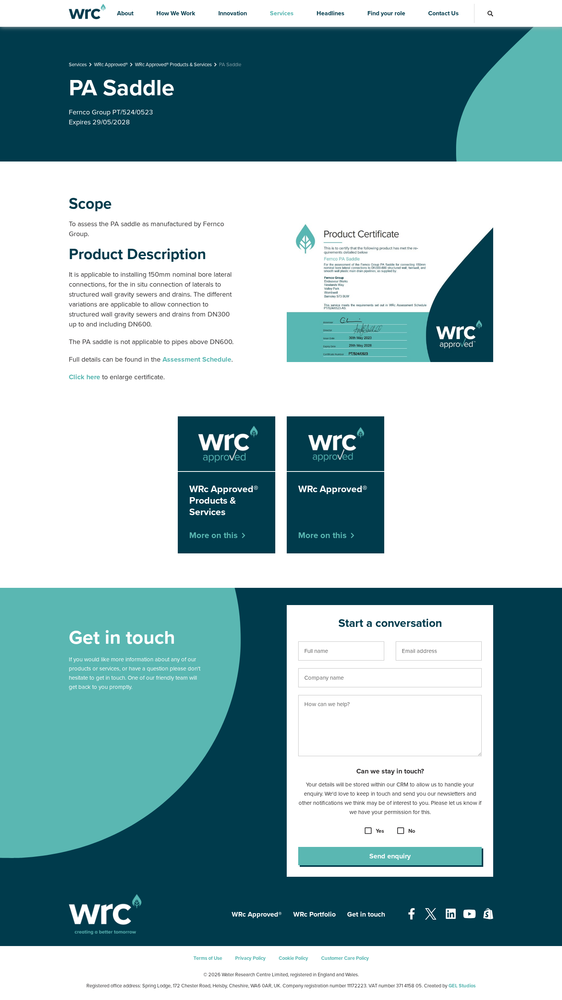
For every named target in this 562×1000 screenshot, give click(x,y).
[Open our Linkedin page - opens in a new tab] (451, 914)
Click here (84, 377)
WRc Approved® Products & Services (173, 65)
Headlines (330, 13)
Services (282, 13)
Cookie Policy (293, 958)
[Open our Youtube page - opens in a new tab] (469, 914)
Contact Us (443, 13)
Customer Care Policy (345, 958)
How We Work (175, 13)
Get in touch (366, 914)
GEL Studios (462, 986)
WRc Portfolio (314, 914)
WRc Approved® (111, 65)
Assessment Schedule (196, 359)
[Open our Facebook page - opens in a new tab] (411, 914)
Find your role (386, 13)
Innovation (232, 13)
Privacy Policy (250, 958)
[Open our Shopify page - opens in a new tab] (488, 914)
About (125, 13)
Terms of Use (207, 958)
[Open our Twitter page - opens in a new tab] (430, 914)
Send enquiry (390, 856)
